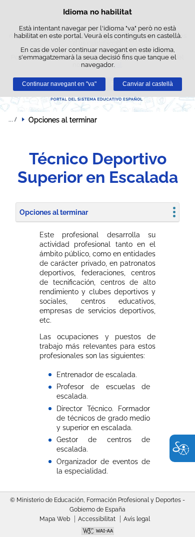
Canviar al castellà (147, 83)
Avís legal (137, 519)
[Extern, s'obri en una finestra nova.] (97, 532)
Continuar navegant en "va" (59, 83)
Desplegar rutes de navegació (12, 119)
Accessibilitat (97, 519)
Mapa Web (55, 519)
